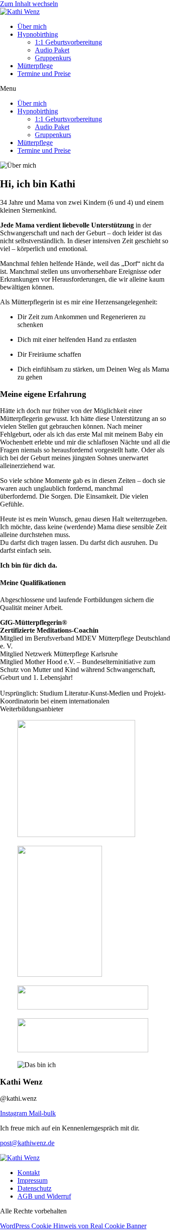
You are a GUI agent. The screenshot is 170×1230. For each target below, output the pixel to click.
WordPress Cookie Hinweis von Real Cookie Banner (73, 1226)
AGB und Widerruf (44, 1196)
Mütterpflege (35, 65)
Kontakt (28, 1172)
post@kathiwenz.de (27, 1143)
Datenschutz (34, 1188)
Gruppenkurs (53, 58)
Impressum (32, 1180)
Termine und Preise (44, 73)
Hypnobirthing (37, 34)
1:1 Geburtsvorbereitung (68, 42)
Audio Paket (52, 50)
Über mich (32, 26)
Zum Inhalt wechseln (29, 3)
